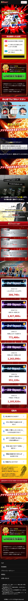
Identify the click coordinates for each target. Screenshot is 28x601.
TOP (2, 563)
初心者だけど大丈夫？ (12, 416)
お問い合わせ (5, 578)
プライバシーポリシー (8, 571)
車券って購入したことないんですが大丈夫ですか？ (14, 431)
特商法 (3, 574)
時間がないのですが (11, 462)
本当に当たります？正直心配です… (14, 447)
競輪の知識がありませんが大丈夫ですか (14, 455)
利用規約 (3, 567)
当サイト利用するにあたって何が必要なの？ (14, 439)
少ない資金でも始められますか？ (14, 423)
